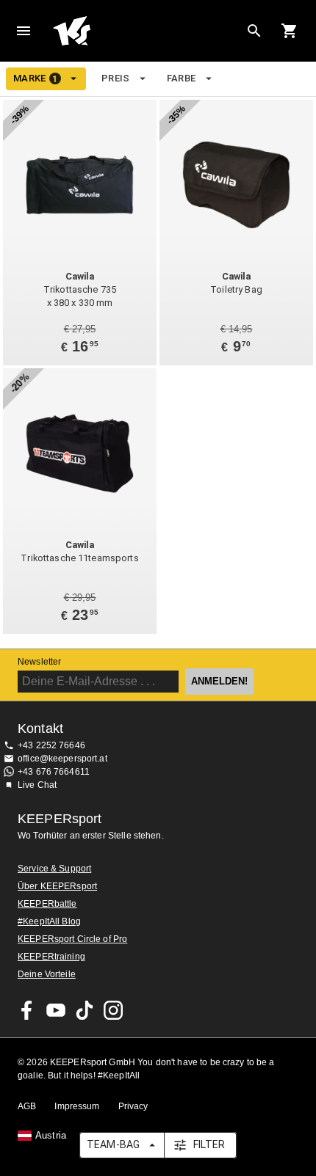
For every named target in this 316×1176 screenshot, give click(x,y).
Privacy (133, 1106)
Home (146, 30)
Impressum (76, 1106)
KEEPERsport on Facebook (27, 1010)
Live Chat (37, 785)
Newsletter (39, 662)
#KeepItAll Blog (49, 921)
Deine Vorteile (47, 974)
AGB (27, 1106)
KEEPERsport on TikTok (84, 1010)
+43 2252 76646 (51, 745)
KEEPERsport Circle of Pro (72, 939)
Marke (35, 78)
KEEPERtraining (51, 957)
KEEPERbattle (47, 904)
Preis (115, 78)
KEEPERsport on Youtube (55, 1010)
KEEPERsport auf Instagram (113, 1010)
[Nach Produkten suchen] (254, 30)
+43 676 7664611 (54, 772)
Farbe (181, 78)
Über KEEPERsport (57, 886)
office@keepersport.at (62, 758)
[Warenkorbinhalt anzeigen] (289, 30)
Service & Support (54, 868)
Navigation (23, 30)
